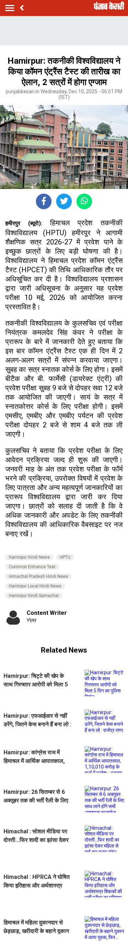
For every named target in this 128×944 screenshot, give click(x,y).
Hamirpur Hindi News (29, 557)
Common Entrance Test (32, 566)
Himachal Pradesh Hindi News (38, 576)
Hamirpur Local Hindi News (35, 586)
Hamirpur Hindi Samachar (34, 595)
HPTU (65, 557)
